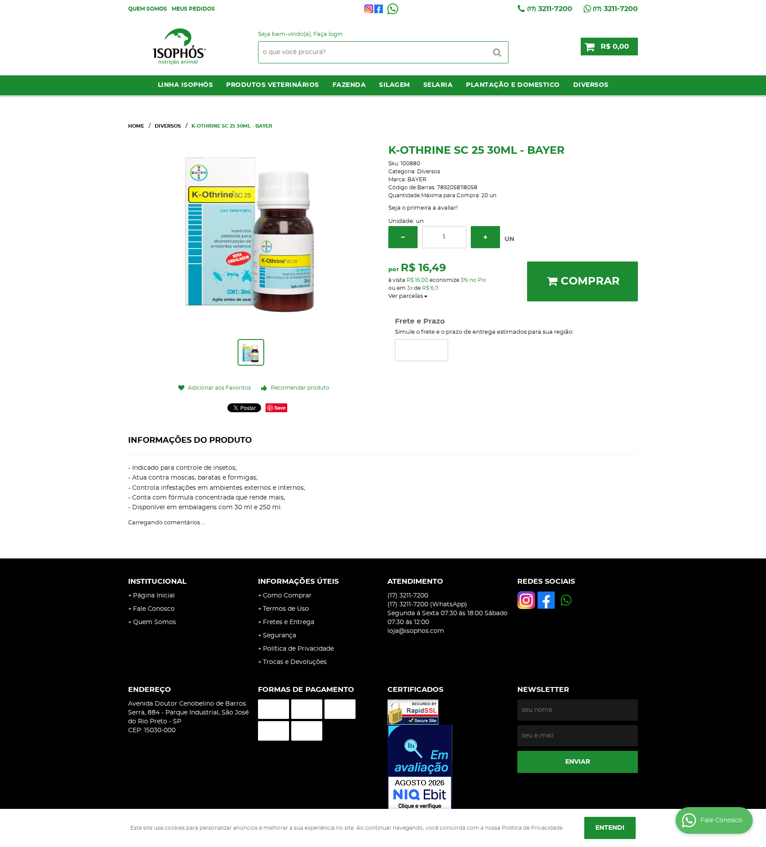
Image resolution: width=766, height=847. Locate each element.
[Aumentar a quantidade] (485, 237)
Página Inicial (154, 596)
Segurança (279, 635)
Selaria (438, 85)
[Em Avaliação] (447, 768)
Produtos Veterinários (272, 85)
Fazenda (349, 85)
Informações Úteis (298, 581)
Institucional (157, 581)
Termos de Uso (286, 609)
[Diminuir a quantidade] (403, 237)
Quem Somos (147, 9)
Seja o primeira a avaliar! (422, 208)
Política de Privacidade (298, 649)
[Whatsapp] (393, 9)
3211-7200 (549, 8)
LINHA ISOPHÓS (185, 85)
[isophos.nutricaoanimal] (368, 8)
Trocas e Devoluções (295, 662)
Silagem (394, 85)
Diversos (591, 85)
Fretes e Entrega (288, 622)
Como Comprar (287, 596)
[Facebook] (378, 8)
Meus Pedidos (193, 9)
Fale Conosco (154, 609)
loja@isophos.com (415, 631)
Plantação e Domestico (513, 85)
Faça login (328, 34)
